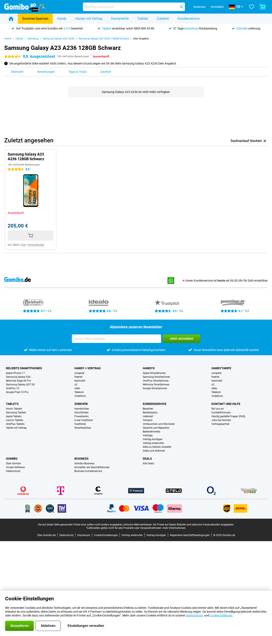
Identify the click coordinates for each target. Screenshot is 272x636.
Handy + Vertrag (87, 368)
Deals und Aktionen (154, 450)
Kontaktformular (221, 412)
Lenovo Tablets (14, 420)
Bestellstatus (150, 412)
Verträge (148, 435)
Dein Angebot (141, 38)
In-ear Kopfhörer (83, 420)
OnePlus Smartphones (156, 380)
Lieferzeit (148, 416)
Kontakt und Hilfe (225, 404)
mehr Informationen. (174, 527)
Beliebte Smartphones (24, 368)
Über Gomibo (13, 463)
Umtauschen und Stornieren (159, 424)
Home (7, 38)
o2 (75, 384)
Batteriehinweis (151, 431)
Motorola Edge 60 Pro (18, 380)
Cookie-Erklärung (221, 615)
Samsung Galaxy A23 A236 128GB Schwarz (104, 38)
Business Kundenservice (88, 471)
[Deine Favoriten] (251, 7)
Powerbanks (81, 416)
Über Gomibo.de (46, 535)
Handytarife (120, 19)
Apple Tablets (13, 416)
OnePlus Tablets (15, 424)
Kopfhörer (80, 424)
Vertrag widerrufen (153, 443)
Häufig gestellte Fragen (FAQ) (228, 416)
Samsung (32, 38)
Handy (62, 19)
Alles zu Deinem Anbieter (157, 446)
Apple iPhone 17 (15, 373)
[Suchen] (181, 6)
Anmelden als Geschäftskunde (91, 467)
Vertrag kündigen (153, 439)
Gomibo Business (84, 463)
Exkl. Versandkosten (32, 244)
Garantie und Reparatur (156, 427)
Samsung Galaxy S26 (18, 376)
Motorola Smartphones (156, 384)
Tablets (142, 19)
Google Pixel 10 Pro (17, 392)
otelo (77, 388)
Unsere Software (15, 467)
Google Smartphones (155, 388)
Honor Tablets (14, 408)
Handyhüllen (81, 408)
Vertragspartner (220, 424)
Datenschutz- (195, 615)
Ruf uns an (217, 408)
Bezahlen (148, 408)
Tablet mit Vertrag (16, 427)
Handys (149, 368)
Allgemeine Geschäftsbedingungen (190, 535)
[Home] (11, 19)
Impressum (83, 535)
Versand (147, 420)
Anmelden (217, 6)
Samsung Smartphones (156, 376)
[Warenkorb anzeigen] (263, 7)
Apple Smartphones (154, 373)
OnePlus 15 (12, 388)
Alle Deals (148, 463)
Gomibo (12, 458)
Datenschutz (13, 471)
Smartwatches (82, 427)
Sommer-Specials (35, 19)
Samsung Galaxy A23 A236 (58, 38)
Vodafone (80, 396)
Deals (147, 458)
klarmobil (79, 380)
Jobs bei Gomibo (221, 420)
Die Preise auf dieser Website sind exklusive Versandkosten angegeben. (193, 524)
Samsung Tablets (16, 412)
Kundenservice (189, 19)
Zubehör (163, 19)
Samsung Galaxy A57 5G (20, 384)
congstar (79, 373)
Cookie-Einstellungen (106, 535)
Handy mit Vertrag (88, 19)
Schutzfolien (81, 412)
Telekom (79, 392)
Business (81, 458)
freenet (78, 376)
